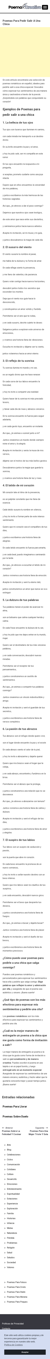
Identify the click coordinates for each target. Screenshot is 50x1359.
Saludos (11, 1257)
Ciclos (10, 1159)
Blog (9, 1149)
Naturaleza (12, 1233)
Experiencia (12, 1203)
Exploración (12, 1208)
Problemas (12, 1243)
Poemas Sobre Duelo (15, 1116)
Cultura (10, 1174)
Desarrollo (12, 1179)
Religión (11, 1247)
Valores (10, 1267)
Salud (9, 1252)
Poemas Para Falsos (17, 1282)
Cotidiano (11, 1169)
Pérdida (10, 1238)
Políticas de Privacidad (13, 1323)
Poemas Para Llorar (15, 1106)
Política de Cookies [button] (13, 1345)
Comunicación (13, 1164)
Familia (10, 1213)
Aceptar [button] (25, 1352)
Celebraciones (13, 1154)
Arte (9, 1145)
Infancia (10, 1223)
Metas (10, 1228)
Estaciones (12, 1198)
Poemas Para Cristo (16, 1287)
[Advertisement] (25, 52)
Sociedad (11, 1262)
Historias (11, 1218)
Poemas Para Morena (17, 1297)
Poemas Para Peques (17, 1302)
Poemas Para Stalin (16, 1292)
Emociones (12, 1184)
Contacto (6, 1328)
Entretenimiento (14, 1189)
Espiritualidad (13, 1194)
